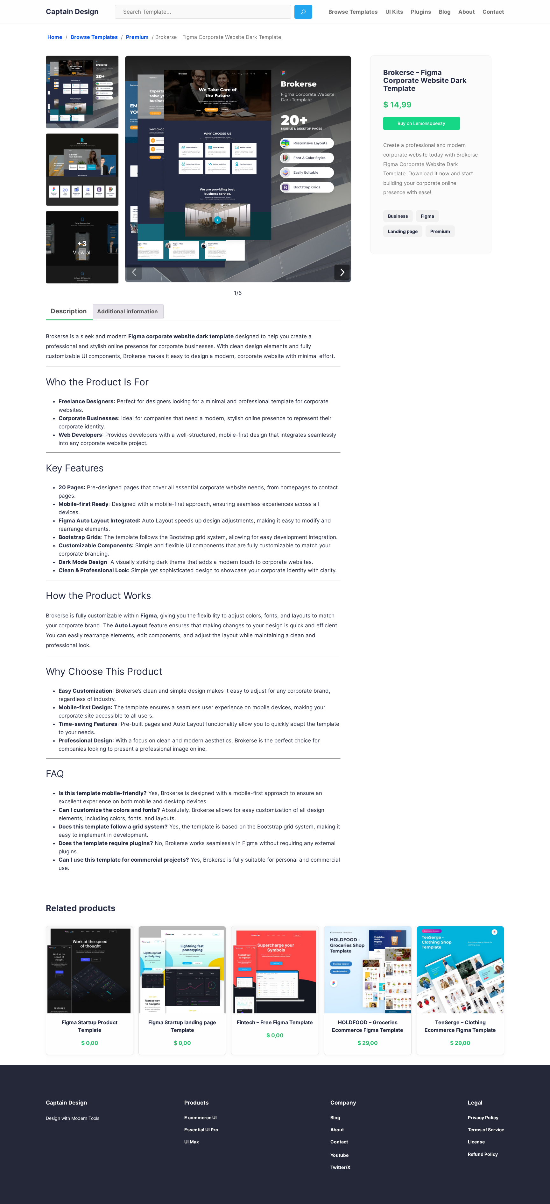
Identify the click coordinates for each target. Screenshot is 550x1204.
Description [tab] (69, 311)
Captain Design (72, 11)
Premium (137, 37)
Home (54, 37)
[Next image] (342, 273)
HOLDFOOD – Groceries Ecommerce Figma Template (367, 1026)
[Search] (303, 12)
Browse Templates (94, 37)
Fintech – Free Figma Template (275, 1022)
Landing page (403, 231)
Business (398, 216)
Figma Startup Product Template (89, 1026)
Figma (427, 216)
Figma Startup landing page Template (182, 1026)
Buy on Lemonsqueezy (421, 123)
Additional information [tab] (127, 311)
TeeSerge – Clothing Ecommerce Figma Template (460, 1026)
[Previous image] (134, 273)
